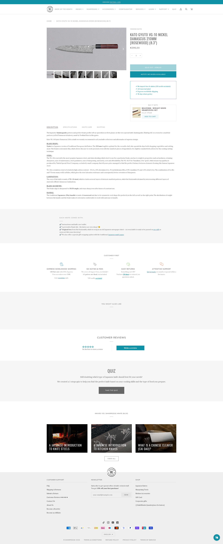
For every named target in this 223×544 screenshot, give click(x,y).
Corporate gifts (141, 501)
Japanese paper (116, 235)
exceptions (61, 278)
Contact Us (51, 501)
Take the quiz (111, 390)
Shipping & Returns (54, 490)
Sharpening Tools (142, 490)
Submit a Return (52, 493)
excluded (98, 278)
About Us (50, 505)
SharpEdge (70, 540)
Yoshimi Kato (136, 29)
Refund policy (112, 540)
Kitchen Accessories (143, 493)
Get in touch (151, 272)
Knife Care (87, 127)
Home (49, 21)
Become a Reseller (53, 509)
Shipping (101, 127)
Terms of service (148, 540)
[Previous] (50, 49)
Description (52, 127)
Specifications (70, 127)
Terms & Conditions (93, 540)
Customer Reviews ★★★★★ (57, 497)
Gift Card (139, 497)
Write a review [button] (130, 348)
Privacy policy (129, 540)
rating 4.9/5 (115, 2)
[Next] (123, 49)
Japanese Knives (141, 486)
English (107, 534)
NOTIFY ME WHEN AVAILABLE (153, 74)
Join (126, 495)
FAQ (48, 486)
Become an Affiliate (54, 513)
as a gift (156, 229)
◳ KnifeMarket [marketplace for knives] (150, 505)
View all (112, 459)
